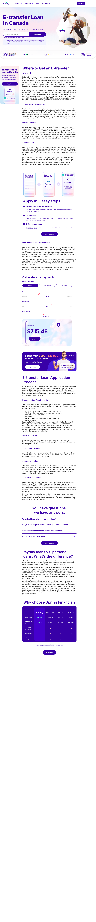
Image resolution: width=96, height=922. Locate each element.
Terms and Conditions (33, 41)
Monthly (30, 285)
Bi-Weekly (64, 285)
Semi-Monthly (47, 285)
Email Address (5, 32)
